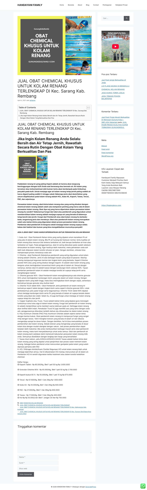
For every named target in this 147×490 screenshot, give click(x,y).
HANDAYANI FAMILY (30, 4)
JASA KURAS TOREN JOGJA (113, 93)
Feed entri (106, 149)
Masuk (104, 146)
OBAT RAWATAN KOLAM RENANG (31, 403)
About (80, 5)
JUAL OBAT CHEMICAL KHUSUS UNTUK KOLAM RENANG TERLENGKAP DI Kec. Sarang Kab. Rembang (53, 112)
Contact (96, 5)
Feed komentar (108, 153)
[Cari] (127, 18)
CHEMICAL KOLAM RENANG (113, 89)
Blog (87, 5)
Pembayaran (107, 5)
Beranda (71, 5)
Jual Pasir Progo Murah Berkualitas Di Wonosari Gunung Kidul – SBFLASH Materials (116, 119)
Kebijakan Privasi (122, 5)
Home (62, 5)
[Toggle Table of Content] (87, 107)
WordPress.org (107, 156)
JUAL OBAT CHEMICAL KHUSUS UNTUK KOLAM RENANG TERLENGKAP (45, 405)
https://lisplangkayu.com (111, 205)
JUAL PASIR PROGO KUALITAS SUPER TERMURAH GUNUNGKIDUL (115, 124)
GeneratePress (90, 487)
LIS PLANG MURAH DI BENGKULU (115, 86)
